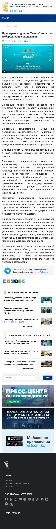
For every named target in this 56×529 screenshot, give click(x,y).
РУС (15, 11)
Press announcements (17, 483)
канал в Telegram (41, 272)
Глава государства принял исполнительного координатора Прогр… (18, 310)
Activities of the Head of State (23, 292)
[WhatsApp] (19, 281)
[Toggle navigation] (50, 18)
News (26, 41)
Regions (10, 486)
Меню (5, 18)
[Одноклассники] (8, 281)
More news (28, 326)
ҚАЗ (11, 11)
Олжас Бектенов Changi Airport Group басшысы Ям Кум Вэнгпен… (21, 352)
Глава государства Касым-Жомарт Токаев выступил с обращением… (20, 299)
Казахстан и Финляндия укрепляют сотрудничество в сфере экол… (20, 342)
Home (9, 480)
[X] (16, 281)
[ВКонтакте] (4, 281)
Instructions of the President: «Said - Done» (30, 336)
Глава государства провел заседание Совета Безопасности (21, 320)
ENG (20, 11)
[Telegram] (23, 281)
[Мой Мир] (12, 281)
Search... (48, 378)
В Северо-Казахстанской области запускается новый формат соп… (19, 363)
